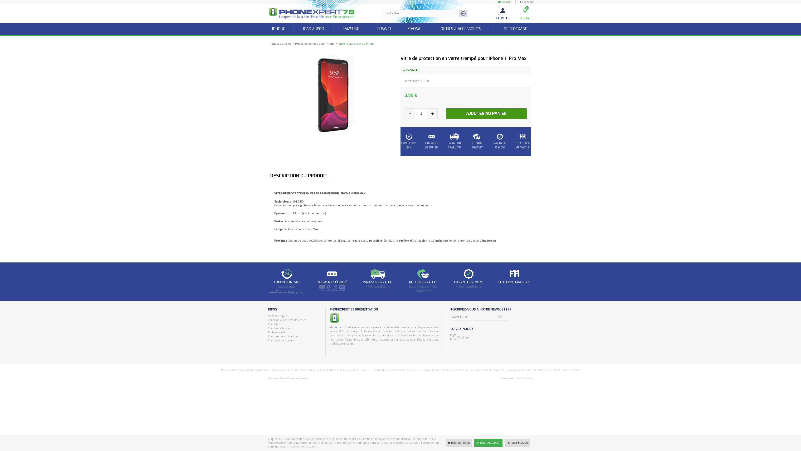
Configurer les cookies (281, 340)
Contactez (274, 324)
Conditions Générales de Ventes (287, 320)
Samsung (351, 28)
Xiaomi (413, 28)
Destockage (515, 28)
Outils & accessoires (461, 28)
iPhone (278, 28)
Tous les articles (280, 44)
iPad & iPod (313, 28)
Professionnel (276, 332)
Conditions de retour (280, 328)
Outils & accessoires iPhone (356, 44)
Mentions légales (278, 316)
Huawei (384, 28)
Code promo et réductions (283, 336)
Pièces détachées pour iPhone (315, 44)
